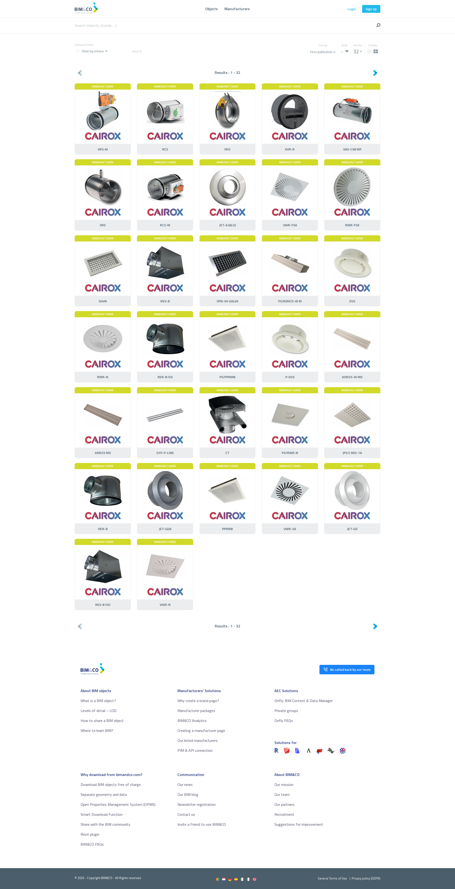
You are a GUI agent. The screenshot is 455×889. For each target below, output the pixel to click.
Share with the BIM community (105, 824)
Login (352, 8)
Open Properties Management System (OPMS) (118, 804)
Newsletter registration (196, 804)
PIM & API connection (195, 750)
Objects (211, 9)
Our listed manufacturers (197, 740)
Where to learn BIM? (97, 730)
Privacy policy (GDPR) (366, 878)
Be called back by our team (350, 669)
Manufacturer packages (196, 710)
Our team (282, 794)
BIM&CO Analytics (192, 720)
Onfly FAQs (283, 720)
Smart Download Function (102, 814)
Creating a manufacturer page (201, 730)
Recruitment (284, 814)
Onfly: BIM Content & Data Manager (303, 700)
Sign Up (371, 8)
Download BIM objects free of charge (111, 784)
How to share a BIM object (102, 720)
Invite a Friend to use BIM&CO (201, 824)
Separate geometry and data (104, 794)
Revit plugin (90, 834)
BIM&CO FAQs (92, 844)
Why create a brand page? (198, 700)
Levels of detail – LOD (99, 710)
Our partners (284, 804)
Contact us (186, 814)
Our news (185, 784)
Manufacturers (237, 9)
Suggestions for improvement (298, 824)
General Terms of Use (332, 878)
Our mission (283, 784)
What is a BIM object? (98, 700)
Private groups (286, 710)
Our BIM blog (187, 794)
